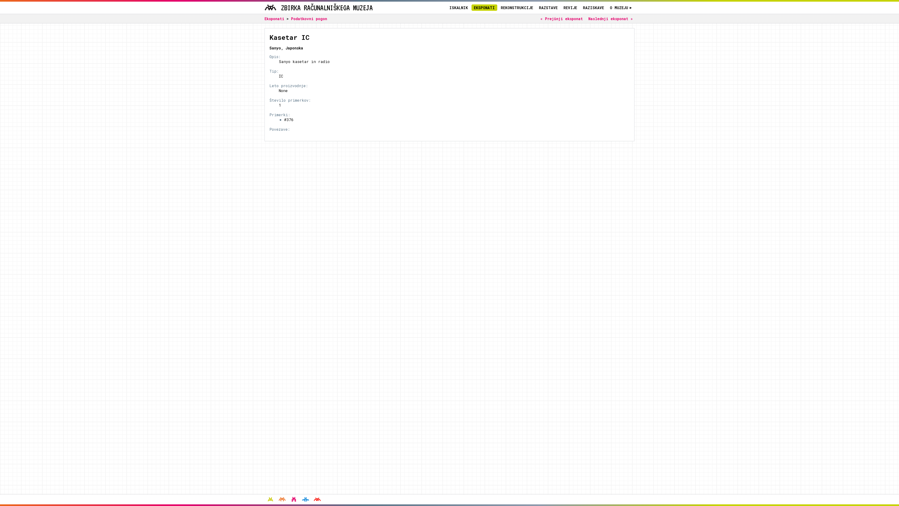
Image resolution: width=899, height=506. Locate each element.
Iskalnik (458, 7)
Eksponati (484, 7)
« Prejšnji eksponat (561, 18)
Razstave (548, 7)
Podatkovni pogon (309, 18)
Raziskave (593, 7)
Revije (570, 7)
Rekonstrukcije (517, 7)
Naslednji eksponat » (610, 18)
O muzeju (621, 7)
